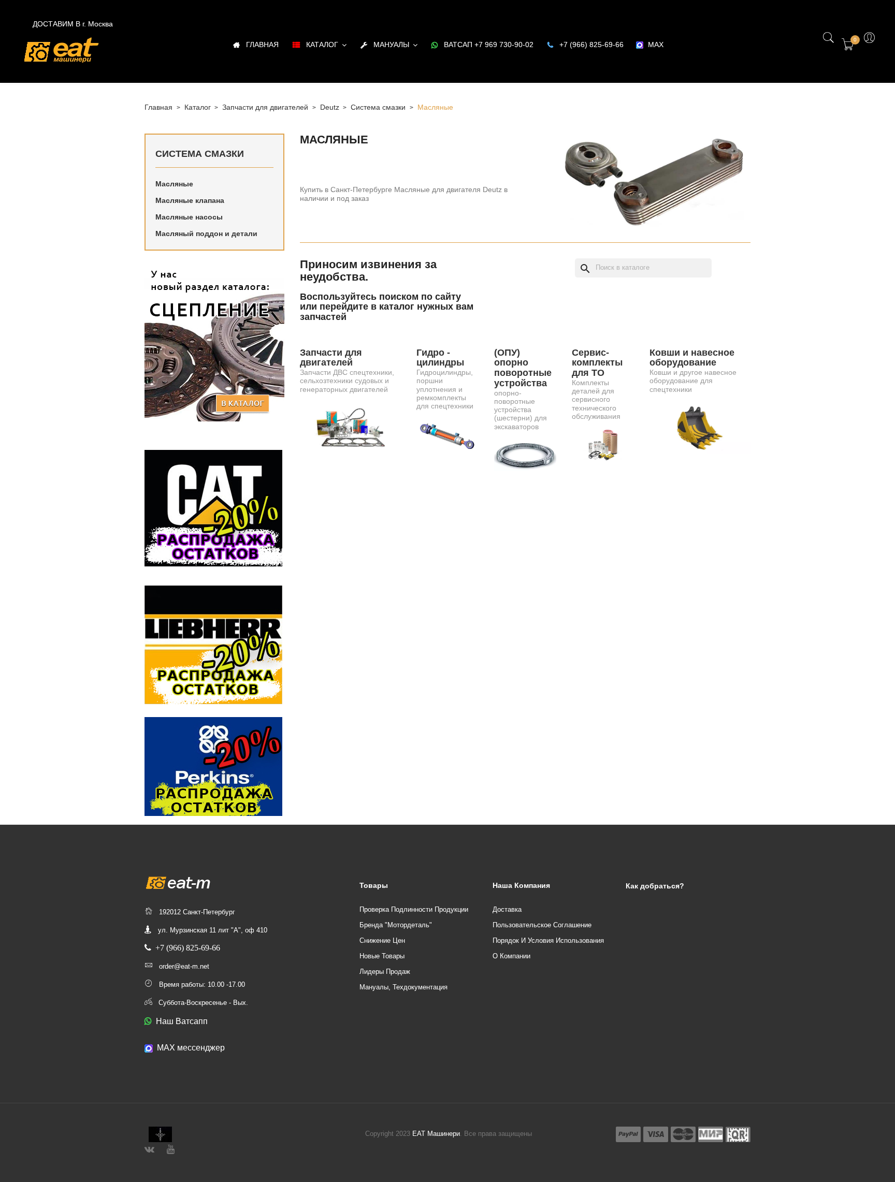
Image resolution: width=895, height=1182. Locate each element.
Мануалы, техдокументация (403, 987)
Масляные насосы (189, 217)
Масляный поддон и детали (206, 233)
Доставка (507, 909)
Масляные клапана (189, 200)
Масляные (174, 184)
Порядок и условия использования (548, 940)
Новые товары (382, 956)
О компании (511, 956)
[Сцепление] (214, 343)
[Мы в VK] (149, 1148)
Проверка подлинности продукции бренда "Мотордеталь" (413, 917)
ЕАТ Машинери (436, 1133)
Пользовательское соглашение (542, 925)
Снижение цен (382, 940)
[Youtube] (171, 1148)
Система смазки (199, 154)
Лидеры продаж (384, 971)
